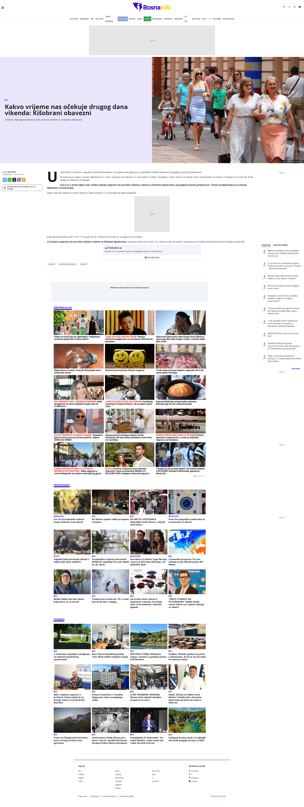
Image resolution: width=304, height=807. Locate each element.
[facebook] (284, 7)
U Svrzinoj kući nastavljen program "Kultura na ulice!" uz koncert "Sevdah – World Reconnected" (284, 266)
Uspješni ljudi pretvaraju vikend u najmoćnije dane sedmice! (71, 560)
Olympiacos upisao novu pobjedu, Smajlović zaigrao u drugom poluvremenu (283, 298)
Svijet (140, 19)
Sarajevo (168, 19)
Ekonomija (157, 19)
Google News (154, 257)
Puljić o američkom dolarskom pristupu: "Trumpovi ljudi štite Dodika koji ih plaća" (284, 358)
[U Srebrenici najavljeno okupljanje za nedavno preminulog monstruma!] (72, 636)
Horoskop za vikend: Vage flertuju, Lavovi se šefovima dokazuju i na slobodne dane (148, 562)
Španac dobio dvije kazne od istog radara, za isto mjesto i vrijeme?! (283, 277)
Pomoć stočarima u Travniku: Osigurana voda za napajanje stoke (107, 697)
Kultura (196, 19)
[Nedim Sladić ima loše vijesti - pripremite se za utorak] (72, 581)
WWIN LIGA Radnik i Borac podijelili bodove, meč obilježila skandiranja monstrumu (283, 253)
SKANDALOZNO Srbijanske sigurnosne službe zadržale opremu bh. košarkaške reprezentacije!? (284, 346)
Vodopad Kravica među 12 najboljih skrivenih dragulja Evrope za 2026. (187, 739)
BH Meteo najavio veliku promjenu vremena (110, 520)
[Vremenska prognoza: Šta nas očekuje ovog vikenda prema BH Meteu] (187, 542)
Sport (147, 19)
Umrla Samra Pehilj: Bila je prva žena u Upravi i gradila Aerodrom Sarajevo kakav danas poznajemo (109, 740)
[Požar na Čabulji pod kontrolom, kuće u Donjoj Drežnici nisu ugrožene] (72, 720)
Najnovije (84, 19)
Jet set (186, 18)
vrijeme (84, 264)
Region (132, 19)
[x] (289, 7)
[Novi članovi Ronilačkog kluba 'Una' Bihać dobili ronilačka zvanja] (110, 636)
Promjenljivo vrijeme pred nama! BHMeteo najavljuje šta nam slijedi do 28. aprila (110, 562)
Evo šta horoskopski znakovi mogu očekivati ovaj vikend (69, 520)
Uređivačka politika (126, 796)
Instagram (195, 778)
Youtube (194, 781)
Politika (99, 19)
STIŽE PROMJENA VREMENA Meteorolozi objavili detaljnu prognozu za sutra (145, 697)
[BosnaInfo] (152, 7)
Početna (74, 19)
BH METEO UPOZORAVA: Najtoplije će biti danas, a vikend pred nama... (147, 522)
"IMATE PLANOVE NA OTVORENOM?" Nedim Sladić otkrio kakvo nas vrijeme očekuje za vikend (186, 603)
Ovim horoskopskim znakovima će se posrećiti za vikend (187, 520)
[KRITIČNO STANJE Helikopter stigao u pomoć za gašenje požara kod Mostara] (148, 636)
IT (210, 19)
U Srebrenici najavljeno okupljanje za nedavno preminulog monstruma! (72, 657)
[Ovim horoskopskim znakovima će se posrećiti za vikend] (187, 502)
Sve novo (296, 368)
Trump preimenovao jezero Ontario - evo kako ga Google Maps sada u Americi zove (284, 311)
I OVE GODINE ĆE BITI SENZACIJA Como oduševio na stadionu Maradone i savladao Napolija (282, 323)
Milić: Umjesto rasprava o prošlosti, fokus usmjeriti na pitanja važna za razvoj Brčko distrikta (69, 698)
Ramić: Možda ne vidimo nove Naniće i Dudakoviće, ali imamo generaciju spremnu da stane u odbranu (185, 698)
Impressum (82, 796)
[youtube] (300, 7)
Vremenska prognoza (68, 264)
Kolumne (217, 19)
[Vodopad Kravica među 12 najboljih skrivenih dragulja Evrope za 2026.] (187, 720)
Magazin (179, 19)
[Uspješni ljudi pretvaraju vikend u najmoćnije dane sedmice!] (72, 542)
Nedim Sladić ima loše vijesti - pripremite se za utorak (69, 600)
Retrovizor (228, 19)
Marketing (95, 796)
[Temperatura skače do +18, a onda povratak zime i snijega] (110, 581)
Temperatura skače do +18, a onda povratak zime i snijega (110, 600)
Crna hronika (109, 18)
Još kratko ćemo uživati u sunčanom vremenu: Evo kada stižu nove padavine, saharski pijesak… (146, 603)
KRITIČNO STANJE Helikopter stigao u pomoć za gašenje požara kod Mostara (148, 657)
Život (204, 19)
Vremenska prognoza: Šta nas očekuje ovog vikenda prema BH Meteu (186, 562)
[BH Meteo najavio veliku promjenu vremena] (110, 502)
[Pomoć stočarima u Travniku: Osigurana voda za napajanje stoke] (110, 677)
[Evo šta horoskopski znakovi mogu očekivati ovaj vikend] (72, 502)
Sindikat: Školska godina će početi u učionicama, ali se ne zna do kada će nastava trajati (187, 657)
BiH (92, 19)
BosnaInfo (11, 172)
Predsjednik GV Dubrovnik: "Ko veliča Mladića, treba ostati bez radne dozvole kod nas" (147, 740)
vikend (52, 264)
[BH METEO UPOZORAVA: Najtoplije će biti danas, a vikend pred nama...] (148, 502)
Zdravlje (123, 19)
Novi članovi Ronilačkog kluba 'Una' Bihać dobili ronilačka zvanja (110, 655)
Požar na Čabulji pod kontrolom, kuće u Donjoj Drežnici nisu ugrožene (71, 740)
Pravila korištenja (109, 796)
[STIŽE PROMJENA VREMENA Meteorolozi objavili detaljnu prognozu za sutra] (148, 677)
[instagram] (294, 7)
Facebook (195, 771)
